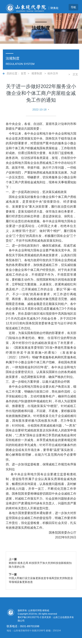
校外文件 (52, 73)
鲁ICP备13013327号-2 (30, 617)
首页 (23, 73)
